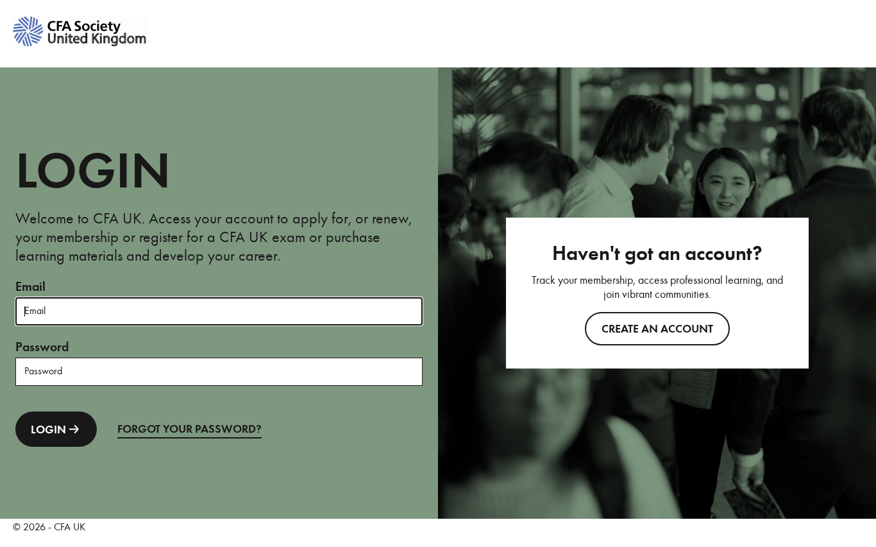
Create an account (657, 329)
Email (30, 287)
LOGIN (48, 429)
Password (42, 347)
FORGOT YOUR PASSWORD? (189, 429)
